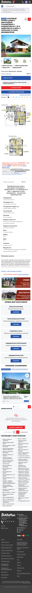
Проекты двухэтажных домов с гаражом (8, 461)
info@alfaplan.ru (22, 527)
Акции (18, 576)
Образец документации (21, 65)
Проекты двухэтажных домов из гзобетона (8, 449)
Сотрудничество (20, 567)
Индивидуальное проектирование (5, 564)
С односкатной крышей (24, 457)
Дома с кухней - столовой (9, 492)
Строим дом (19, 539)
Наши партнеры (20, 551)
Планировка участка (5, 561)
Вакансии (19, 570)
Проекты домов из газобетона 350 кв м (23, 460)
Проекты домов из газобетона (7, 440)
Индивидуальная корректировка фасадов (6, 568)
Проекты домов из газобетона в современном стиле (23, 489)
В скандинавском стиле (24, 500)
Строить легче (5, 163)
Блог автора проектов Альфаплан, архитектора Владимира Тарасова (22, 543)
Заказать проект (16, 87)
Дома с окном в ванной (8, 504)
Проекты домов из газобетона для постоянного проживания (22, 494)
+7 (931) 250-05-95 (23, 520)
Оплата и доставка (7, 65)
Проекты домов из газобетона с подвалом (24, 478)
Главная (3, 539)
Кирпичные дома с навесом (22, 463)
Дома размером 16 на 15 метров (9, 478)
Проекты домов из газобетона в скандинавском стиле (23, 485)
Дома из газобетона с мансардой (8, 452)
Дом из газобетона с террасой (23, 450)
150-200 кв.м (6, 463)
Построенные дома (21, 554)
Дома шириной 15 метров (7, 469)
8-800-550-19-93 (22, 519)
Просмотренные (5, 574)
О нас (18, 559)
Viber (20, 532)
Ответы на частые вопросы (7, 550)
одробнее (26, 274)
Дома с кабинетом (7, 505)
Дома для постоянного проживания (8, 501)
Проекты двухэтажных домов (8, 443)
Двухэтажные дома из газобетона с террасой (23, 469)
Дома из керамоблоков (8, 499)
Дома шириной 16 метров (7, 472)
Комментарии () (17, 67)
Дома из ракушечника (8, 497)
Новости (19, 565)
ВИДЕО (9, 165)
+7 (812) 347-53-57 (23, 523)
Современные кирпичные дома (22, 466)
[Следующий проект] (17, 432)
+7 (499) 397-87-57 (23, 525)
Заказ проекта (4, 572)
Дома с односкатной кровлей (23, 444)
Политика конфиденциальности (24, 573)
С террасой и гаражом (23, 455)
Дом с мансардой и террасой (23, 447)
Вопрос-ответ (6, 67)
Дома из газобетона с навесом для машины (23, 481)
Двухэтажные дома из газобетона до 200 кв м (24, 475)
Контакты (19, 562)
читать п (20, 274)
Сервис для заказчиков (16, 302)
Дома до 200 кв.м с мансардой (7, 466)
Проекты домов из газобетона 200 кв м (8, 458)
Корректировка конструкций (7, 558)
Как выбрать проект (5, 553)
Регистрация (5, 528)
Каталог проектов (5, 542)
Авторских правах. (27, 582)
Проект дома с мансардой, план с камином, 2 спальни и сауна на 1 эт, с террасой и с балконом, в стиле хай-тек (12, 397)
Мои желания (4, 577)
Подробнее (16, 312)
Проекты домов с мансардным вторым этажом (8, 486)
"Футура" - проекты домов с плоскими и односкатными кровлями (9, 482)
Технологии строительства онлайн (23, 548)
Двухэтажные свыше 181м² (23, 498)
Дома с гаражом (22, 438)
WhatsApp (21, 529)
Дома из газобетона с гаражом (8, 455)
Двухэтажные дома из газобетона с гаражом (23, 472)
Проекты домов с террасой (22, 441)
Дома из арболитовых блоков (8, 495)
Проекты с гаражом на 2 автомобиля (9, 490)
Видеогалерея (20, 557)
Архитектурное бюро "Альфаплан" (6, 518)
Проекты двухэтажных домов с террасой (23, 453)
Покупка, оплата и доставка (7, 544)
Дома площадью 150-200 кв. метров (9, 446)
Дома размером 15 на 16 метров (9, 475)
